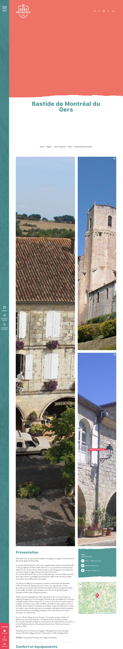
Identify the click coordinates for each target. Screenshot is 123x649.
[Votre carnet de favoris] (99, 11)
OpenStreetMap (105, 613)
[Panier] (104, 11)
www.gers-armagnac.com (92, 570)
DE (113, 15)
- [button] (80, 587)
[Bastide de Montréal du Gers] (45, 545)
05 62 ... (93, 561)
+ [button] (80, 584)
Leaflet (99, 613)
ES (113, 18)
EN (113, 13)
